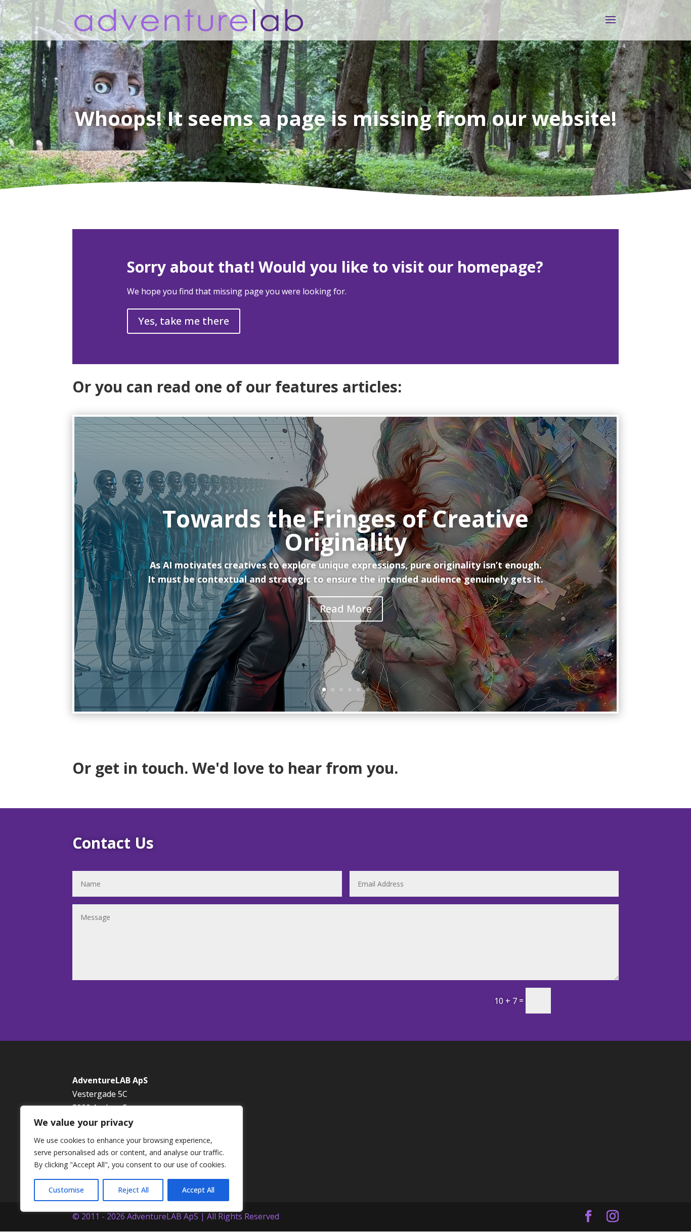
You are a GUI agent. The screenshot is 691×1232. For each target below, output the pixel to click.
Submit (589, 1000)
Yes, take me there (183, 321)
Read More (346, 608)
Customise (66, 1190)
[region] (131, 1159)
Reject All (133, 1190)
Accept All (198, 1190)
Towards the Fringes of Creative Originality (345, 530)
